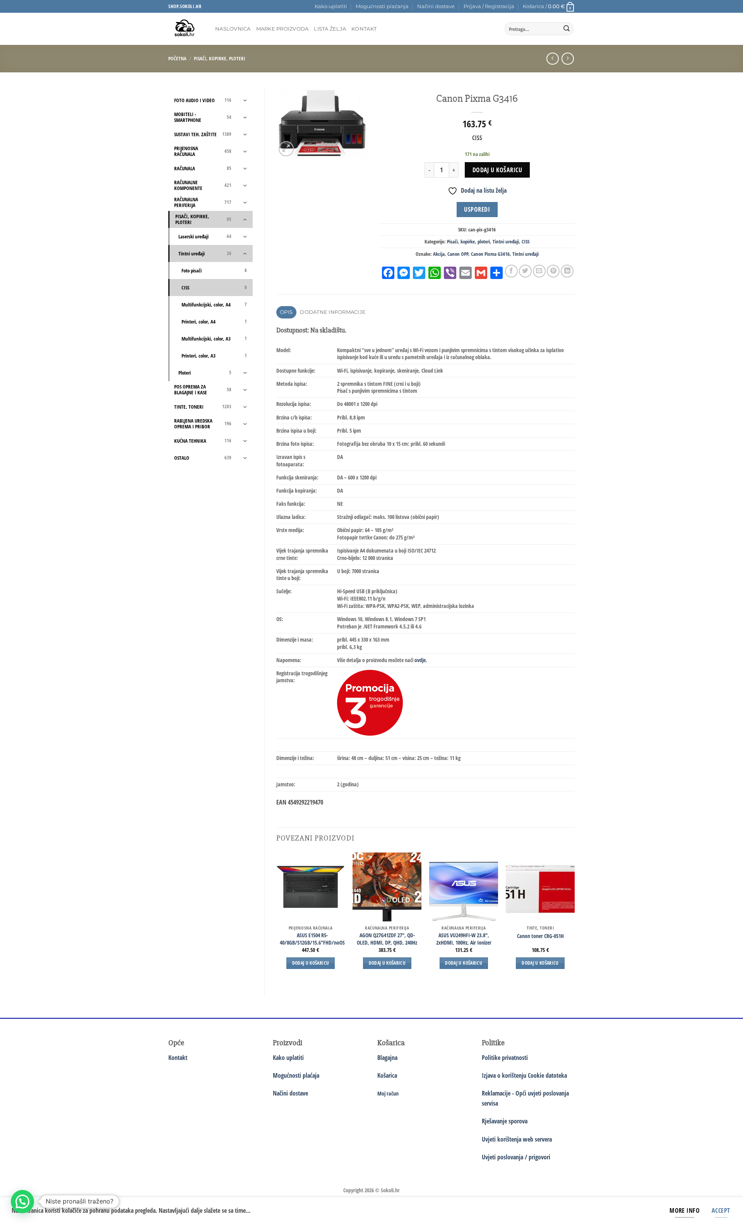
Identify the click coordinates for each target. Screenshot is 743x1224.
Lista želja (330, 29)
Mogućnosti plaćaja (296, 1075)
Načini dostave (436, 6)
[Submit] (566, 29)
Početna (177, 58)
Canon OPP (457, 253)
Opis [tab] (286, 312)
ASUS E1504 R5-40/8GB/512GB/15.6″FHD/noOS (312, 939)
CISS (525, 241)
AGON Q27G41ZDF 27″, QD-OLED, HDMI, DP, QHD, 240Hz (387, 939)
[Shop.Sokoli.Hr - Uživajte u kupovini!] (186, 29)
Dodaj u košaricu (497, 170)
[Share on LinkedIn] (567, 271)
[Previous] (276, 918)
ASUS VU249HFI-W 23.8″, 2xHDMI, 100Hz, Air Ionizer (463, 939)
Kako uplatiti (331, 6)
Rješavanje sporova (504, 1121)
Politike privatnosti (505, 1057)
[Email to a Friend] (539, 271)
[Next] (574, 918)
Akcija (439, 253)
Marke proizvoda (282, 29)
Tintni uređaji (506, 241)
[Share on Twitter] (525, 271)
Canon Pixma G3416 (490, 253)
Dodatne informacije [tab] (333, 312)
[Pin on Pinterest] (553, 271)
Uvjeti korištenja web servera (517, 1139)
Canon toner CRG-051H (540, 936)
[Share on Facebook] (511, 271)
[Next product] (552, 59)
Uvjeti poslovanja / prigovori (516, 1157)
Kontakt (364, 29)
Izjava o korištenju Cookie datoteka (524, 1075)
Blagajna (387, 1057)
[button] (489, 7)
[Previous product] (568, 59)
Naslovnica (233, 29)
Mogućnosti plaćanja (382, 6)
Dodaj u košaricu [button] (310, 963)
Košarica (387, 1075)
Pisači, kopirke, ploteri (219, 58)
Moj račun (388, 1093)
